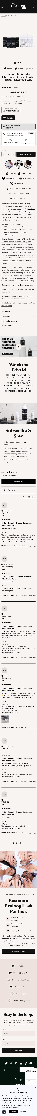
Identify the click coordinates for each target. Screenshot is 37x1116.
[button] (2, 7)
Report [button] (21, 546)
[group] (18, 472)
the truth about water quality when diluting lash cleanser (18, 241)
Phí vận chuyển (5, 96)
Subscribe (18, 1050)
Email (4, 1039)
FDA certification (24, 280)
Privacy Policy (14, 1107)
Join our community (11, 1070)
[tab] (29, 497)
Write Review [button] (18, 481)
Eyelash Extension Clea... (13, 16)
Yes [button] (17, 546)
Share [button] (25, 546)
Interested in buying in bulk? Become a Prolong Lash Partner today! (16, 102)
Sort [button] (3, 490)
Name (4, 1029)
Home (3, 16)
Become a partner (18, 951)
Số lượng (4, 150)
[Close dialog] (36, 1068)
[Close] (35, 1087)
